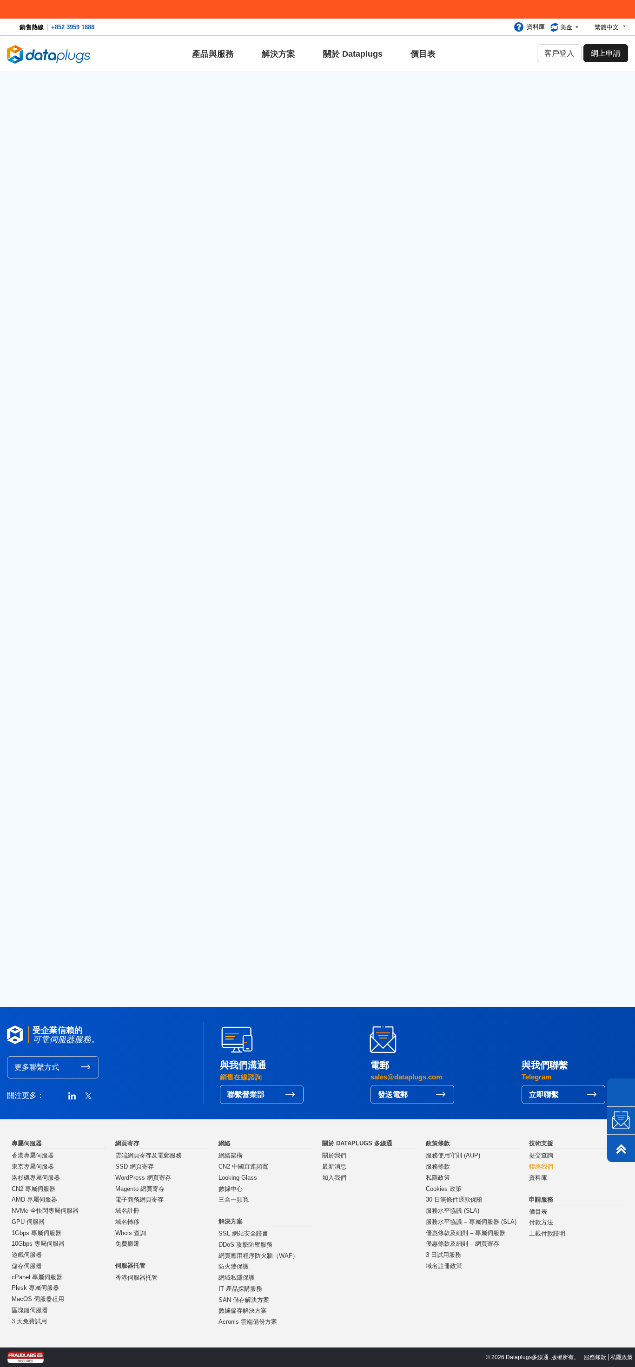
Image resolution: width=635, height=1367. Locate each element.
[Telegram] (621, 1092)
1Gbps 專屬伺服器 (36, 1233)
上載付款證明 (547, 1233)
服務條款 (438, 1166)
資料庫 (536, 26)
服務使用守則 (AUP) (453, 1155)
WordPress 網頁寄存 (143, 1178)
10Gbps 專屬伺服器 (38, 1244)
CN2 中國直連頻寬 (243, 1166)
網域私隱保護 (236, 1278)
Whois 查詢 (130, 1233)
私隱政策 (438, 1178)
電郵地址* (342, 336)
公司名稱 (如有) (78, 385)
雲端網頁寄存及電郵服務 (148, 1155)
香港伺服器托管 (136, 1278)
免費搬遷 (127, 1244)
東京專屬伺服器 (33, 1166)
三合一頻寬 (233, 1199)
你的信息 (66, 434)
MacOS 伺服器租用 (38, 1299)
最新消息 (334, 1166)
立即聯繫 (544, 1094)
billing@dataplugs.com (535, 186)
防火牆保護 (233, 1266)
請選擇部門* (72, 286)
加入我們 (334, 1178)
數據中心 (230, 1189)
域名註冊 (127, 1211)
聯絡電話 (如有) (351, 385)
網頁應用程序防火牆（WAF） (258, 1256)
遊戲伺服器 (27, 1255)
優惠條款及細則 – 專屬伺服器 (465, 1233)
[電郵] (621, 1120)
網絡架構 (230, 1155)
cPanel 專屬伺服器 (37, 1277)
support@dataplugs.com (386, 186)
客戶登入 (559, 53)
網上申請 (606, 53)
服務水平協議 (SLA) (452, 1211)
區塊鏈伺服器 (30, 1310)
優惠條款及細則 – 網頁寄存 (462, 1244)
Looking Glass (237, 1178)
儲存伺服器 (27, 1266)
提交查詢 (541, 1155)
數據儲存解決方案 (242, 1311)
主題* (334, 286)
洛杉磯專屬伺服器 (36, 1178)
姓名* (60, 336)
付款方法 (541, 1222)
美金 (567, 27)
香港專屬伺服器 (33, 1155)
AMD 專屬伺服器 (34, 1199)
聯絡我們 (541, 1166)
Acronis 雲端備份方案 (247, 1322)
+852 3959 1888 (72, 27)
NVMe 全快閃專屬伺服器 (45, 1211)
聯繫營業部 (246, 1094)
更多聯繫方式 (36, 1067)
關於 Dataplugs (353, 54)
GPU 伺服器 (28, 1222)
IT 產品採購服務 (240, 1289)
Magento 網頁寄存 (140, 1189)
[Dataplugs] (49, 53)
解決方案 (278, 54)
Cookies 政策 (444, 1189)
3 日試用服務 (443, 1255)
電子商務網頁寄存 (139, 1199)
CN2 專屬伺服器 (33, 1189)
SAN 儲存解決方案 (243, 1300)
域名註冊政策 (444, 1266)
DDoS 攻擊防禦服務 (245, 1245)
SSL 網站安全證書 (243, 1233)
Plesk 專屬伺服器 (35, 1288)
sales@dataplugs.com (88, 186)
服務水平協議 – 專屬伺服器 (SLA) (471, 1222)
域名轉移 (127, 1222)
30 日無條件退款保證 (454, 1199)
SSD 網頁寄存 (134, 1166)
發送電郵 (393, 1094)
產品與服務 (213, 54)
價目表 (423, 54)
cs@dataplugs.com (232, 186)
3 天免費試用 (29, 1321)
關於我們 (334, 1155)
